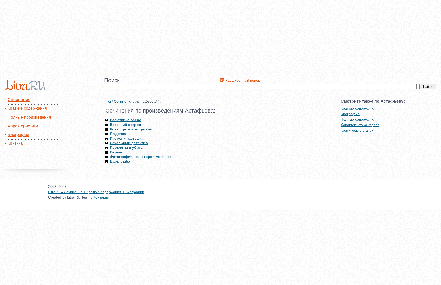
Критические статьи (357, 130)
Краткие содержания (27, 108)
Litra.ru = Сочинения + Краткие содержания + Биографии (96, 192)
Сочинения (19, 99)
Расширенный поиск (242, 80)
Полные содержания (358, 119)
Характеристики (23, 126)
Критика (15, 143)
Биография (350, 114)
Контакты (101, 197)
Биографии (18, 134)
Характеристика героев (360, 125)
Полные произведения (29, 117)
